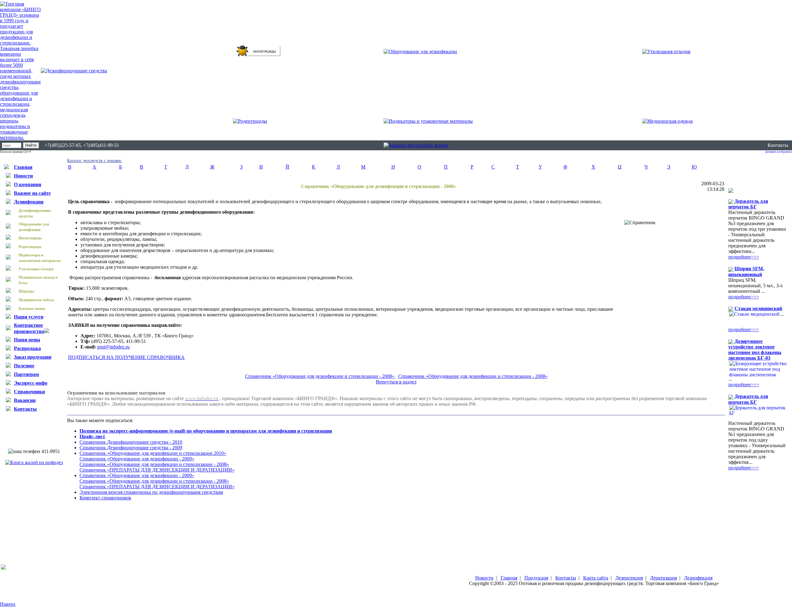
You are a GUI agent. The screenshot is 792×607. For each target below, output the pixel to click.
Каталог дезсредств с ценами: (94, 160)
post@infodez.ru (113, 346)
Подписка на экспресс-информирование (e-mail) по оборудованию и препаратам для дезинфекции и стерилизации (206, 431)
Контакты (778, 145)
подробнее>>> (743, 256)
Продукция (536, 577)
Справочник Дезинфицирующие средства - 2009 (131, 447)
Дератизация (663, 577)
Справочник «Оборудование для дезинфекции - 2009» (137, 458)
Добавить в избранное (778, 151)
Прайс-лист (92, 436)
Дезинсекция (629, 577)
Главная (509, 577)
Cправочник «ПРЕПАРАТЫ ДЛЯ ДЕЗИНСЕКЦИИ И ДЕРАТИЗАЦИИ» (157, 469)
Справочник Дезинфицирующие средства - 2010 (131, 442)
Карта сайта (595, 577)
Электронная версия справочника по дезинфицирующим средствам (151, 492)
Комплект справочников (105, 497)
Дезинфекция (698, 577)
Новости (484, 577)
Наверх (7, 604)
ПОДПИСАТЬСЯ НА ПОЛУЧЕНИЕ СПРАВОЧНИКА (126, 357)
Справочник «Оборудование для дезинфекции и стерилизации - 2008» (320, 376)
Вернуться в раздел (396, 381)
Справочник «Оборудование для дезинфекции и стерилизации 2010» (153, 453)
